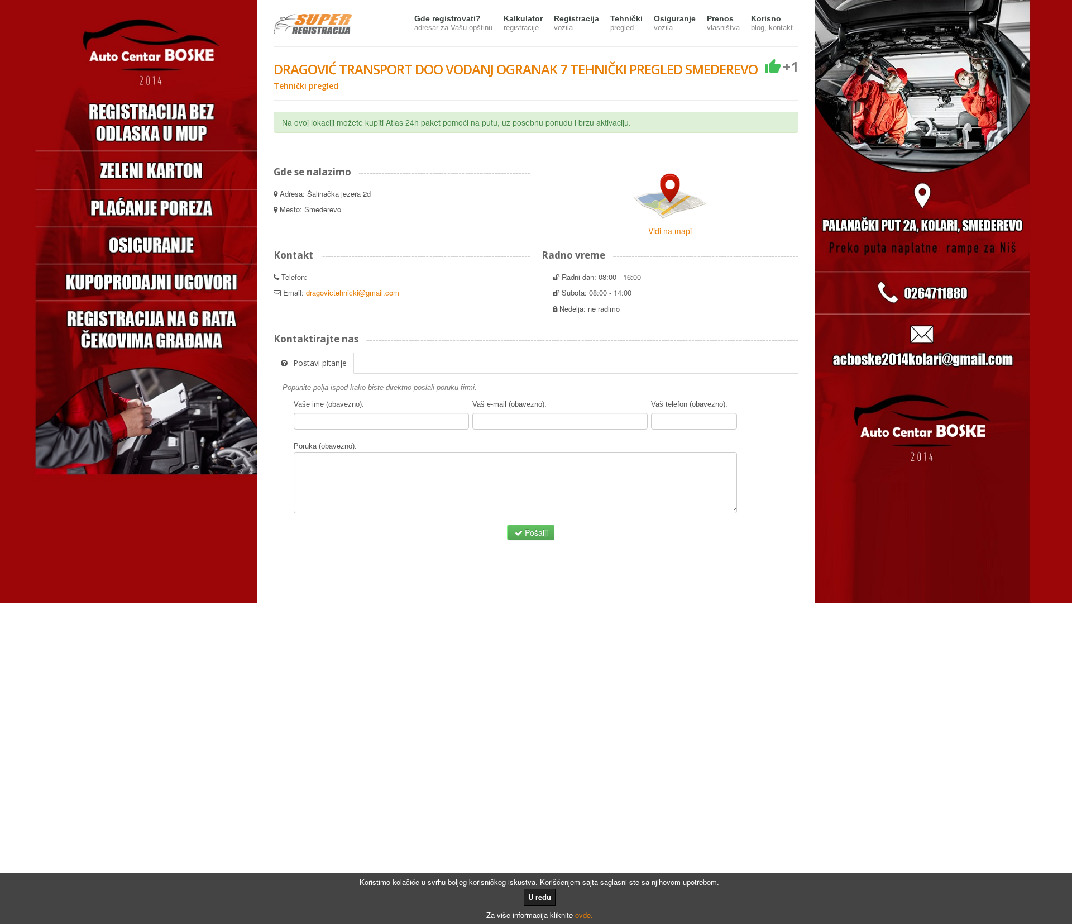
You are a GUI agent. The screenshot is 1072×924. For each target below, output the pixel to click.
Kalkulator (523, 23)
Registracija (576, 23)
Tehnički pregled (306, 85)
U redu (539, 897)
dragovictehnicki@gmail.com (352, 292)
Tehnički (626, 23)
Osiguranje (675, 23)
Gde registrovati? (453, 23)
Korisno (772, 23)
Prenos (723, 23)
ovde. (584, 914)
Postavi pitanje (320, 363)
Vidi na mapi (670, 230)
